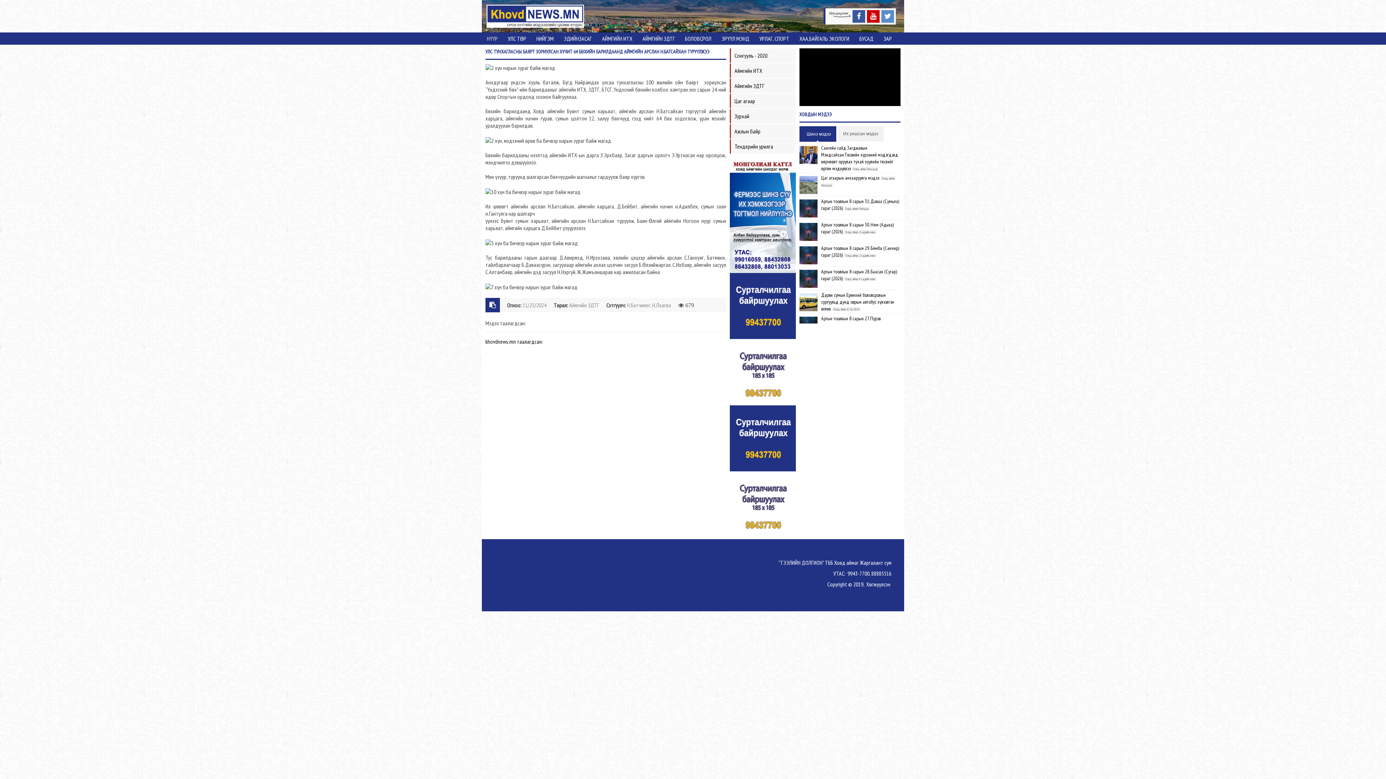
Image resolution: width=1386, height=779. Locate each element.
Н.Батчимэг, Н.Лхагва (649, 305)
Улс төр (517, 38)
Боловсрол (698, 38)
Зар (888, 38)
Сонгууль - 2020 (751, 55)
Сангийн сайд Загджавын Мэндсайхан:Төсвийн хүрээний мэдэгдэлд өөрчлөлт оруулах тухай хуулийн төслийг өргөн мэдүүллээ (859, 158)
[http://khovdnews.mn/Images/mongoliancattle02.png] (763, 215)
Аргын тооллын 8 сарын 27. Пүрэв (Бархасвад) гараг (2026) (851, 322)
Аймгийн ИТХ (617, 38)
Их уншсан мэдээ (860, 133)
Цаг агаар (745, 101)
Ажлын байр (747, 131)
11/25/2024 (534, 305)
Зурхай (742, 116)
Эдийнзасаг (578, 38)
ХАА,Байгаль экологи (824, 38)
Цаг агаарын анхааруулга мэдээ (850, 178)
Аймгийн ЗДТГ (658, 38)
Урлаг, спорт (774, 38)
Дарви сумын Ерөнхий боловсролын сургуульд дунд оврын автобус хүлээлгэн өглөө (857, 302)
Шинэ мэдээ (819, 134)
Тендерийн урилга (754, 146)
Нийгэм (545, 38)
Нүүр (492, 38)
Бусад (866, 38)
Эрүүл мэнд (735, 38)
